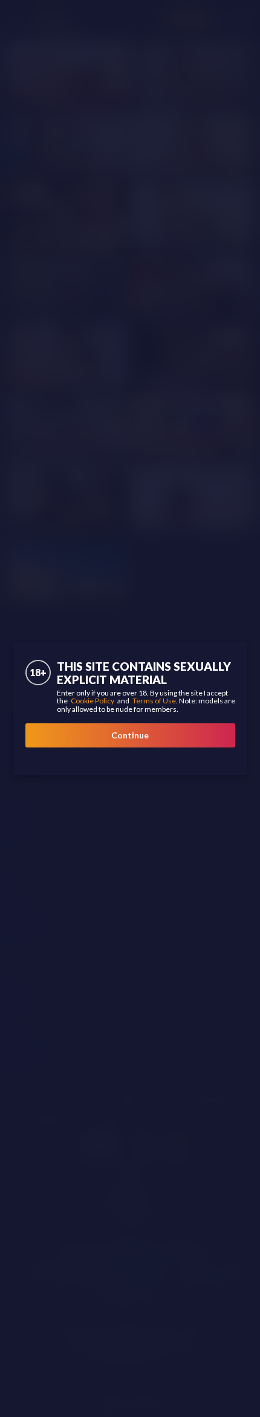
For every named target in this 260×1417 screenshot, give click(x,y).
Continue (130, 735)
